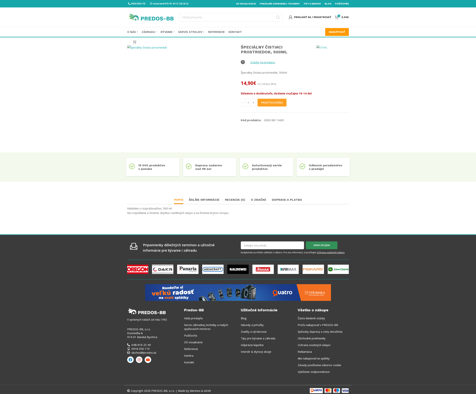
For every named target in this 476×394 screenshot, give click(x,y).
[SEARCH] (278, 17)
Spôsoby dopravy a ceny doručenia (320, 331)
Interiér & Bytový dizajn (256, 351)
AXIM (207, 391)
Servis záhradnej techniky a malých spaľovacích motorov (206, 327)
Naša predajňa (193, 318)
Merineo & (196, 391)
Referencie (191, 349)
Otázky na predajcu (262, 62)
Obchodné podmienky (312, 338)
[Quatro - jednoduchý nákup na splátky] (238, 292)
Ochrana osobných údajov (331, 252)
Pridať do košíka (272, 102)
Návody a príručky (252, 325)
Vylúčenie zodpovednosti (314, 372)
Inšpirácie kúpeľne (252, 345)
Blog (244, 318)
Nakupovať (337, 32)
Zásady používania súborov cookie (319, 365)
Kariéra (188, 355)
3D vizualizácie (193, 342)
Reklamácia (305, 351)
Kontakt (189, 362)
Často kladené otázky (311, 318)
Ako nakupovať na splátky (314, 358)
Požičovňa (190, 335)
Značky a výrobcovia (253, 331)
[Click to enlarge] (134, 42)
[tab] (178, 200)
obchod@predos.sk (143, 352)
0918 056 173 (138, 3)
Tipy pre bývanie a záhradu (258, 338)
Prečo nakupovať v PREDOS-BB (318, 325)
